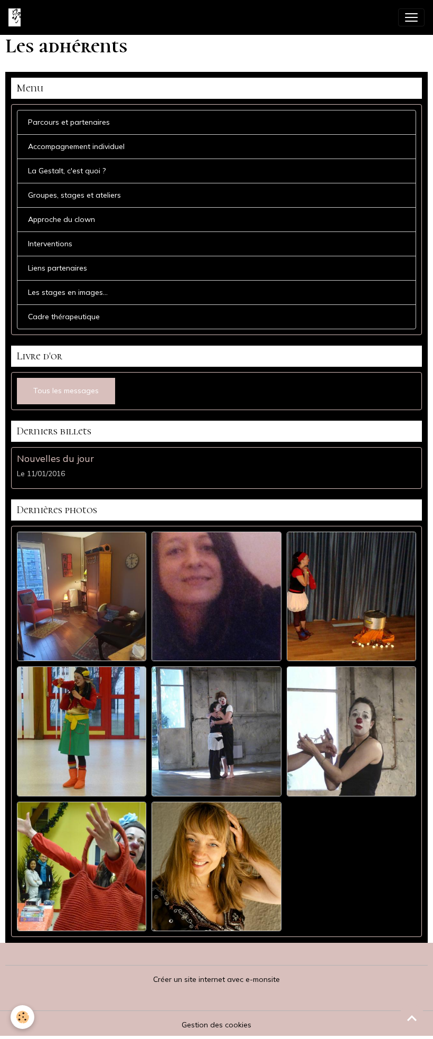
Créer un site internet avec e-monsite (216, 979)
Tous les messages (66, 390)
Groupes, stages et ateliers (74, 195)
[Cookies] (22, 1017)
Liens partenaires (57, 268)
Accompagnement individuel (76, 146)
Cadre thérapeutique (64, 316)
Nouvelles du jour (55, 458)
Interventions (50, 243)
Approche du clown (61, 219)
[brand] (16, 17)
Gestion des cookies (216, 1024)
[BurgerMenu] (411, 17)
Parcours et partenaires (69, 122)
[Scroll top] (412, 1018)
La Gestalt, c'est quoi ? (67, 170)
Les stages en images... (68, 292)
